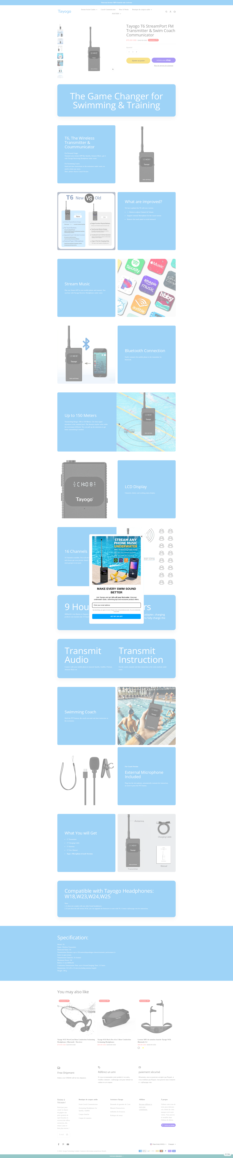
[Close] (141, 536)
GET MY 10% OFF (116, 616)
